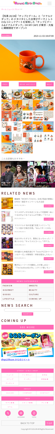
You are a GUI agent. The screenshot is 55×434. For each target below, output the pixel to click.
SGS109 (10, 393)
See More (27, 327)
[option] (14, 174)
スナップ (10, 379)
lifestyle (9, 299)
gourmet (8, 290)
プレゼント (10, 383)
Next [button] (52, 174)
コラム (10, 407)
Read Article (27, 84)
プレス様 (44, 403)
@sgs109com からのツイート (15, 359)
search (27, 314)
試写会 (45, 375)
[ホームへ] (27, 3)
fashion (7, 285)
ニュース (10, 375)
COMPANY (27, 393)
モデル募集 (10, 403)
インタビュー (27, 375)
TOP (49, 423)
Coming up (35, 299)
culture (34, 294)
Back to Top (27, 423)
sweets (33, 285)
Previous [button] (3, 174)
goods (7, 294)
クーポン (27, 379)
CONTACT (45, 393)
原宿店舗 (44, 379)
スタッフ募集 (27, 403)
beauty (33, 290)
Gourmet (6, 35)
